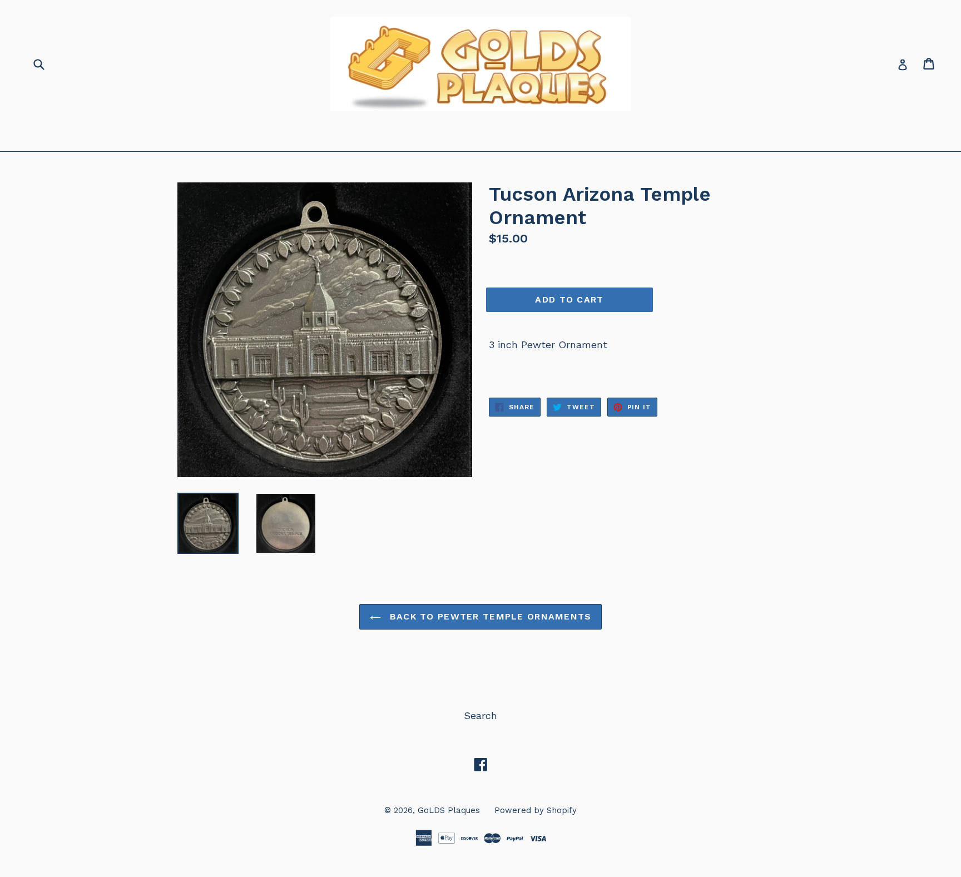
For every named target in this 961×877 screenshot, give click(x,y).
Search (480, 715)
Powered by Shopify (535, 810)
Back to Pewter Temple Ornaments (489, 616)
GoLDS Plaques (449, 810)
